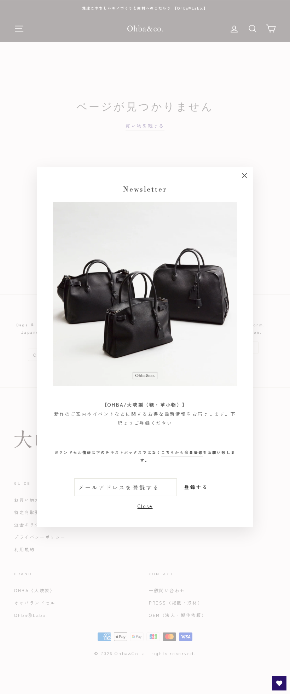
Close (145, 506)
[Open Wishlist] (279, 683)
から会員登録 (182, 452)
